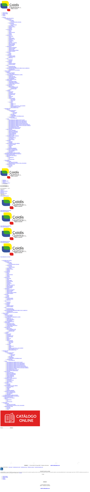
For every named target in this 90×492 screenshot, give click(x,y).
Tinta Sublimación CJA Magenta (5, 225)
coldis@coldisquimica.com (55, 465)
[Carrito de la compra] (34, 463)
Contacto (3, 15)
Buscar (11, 427)
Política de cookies (31, 467)
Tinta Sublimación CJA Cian (5, 241)
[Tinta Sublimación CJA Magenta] (4, 211)
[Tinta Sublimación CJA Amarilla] (4, 195)
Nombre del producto (3, 191)
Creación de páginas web (39, 467)
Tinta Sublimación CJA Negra (5, 256)
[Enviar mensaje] (56, 463)
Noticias (3, 14)
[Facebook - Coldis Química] (62, 465)
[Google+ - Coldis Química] (42, 490)
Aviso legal (10, 467)
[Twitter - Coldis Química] (64, 465)
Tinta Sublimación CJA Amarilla (5, 210)
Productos (4, 17)
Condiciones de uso (24, 467)
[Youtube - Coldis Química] (66, 465)
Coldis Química (5, 12)
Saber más (20, 472)
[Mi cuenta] (11, 463)
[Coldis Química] (14, 209)
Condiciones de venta (16, 467)
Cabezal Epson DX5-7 (6, 182)
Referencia (2, 192)
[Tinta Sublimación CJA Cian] (4, 226)
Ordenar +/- (2, 190)
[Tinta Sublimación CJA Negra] (4, 242)
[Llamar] (78, 463)
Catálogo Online (5, 13)
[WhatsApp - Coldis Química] (61, 465)
